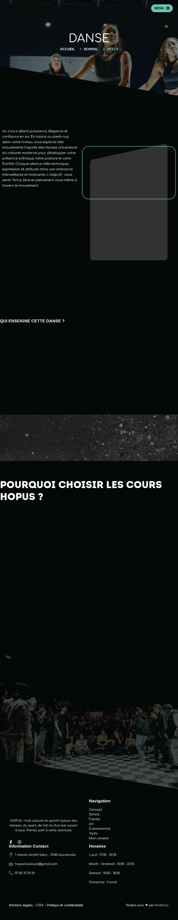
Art (91, 824)
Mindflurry (161, 905)
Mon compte (99, 838)
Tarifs (93, 833)
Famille (94, 819)
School (94, 814)
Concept (95, 809)
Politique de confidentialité (65, 905)
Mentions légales (21, 905)
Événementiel (99, 828)
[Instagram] (19, 842)
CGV (39, 905)
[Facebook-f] (11, 842)
